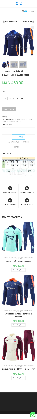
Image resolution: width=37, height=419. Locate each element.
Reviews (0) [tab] (18, 147)
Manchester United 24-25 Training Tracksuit (18, 315)
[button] (32, 27)
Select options (18, 270)
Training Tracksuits (14, 122)
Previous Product (11, 22)
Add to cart (9, 109)
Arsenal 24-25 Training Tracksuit (18, 261)
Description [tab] (18, 137)
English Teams (22, 257)
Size (4, 91)
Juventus (8, 124)
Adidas (13, 119)
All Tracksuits (22, 119)
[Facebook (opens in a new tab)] (17, 3)
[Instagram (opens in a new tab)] (20, 3)
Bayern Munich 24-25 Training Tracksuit (18, 369)
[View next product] (33, 22)
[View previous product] (3, 22)
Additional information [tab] (19, 142)
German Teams (23, 365)
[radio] (5, 98)
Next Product (27, 22)
